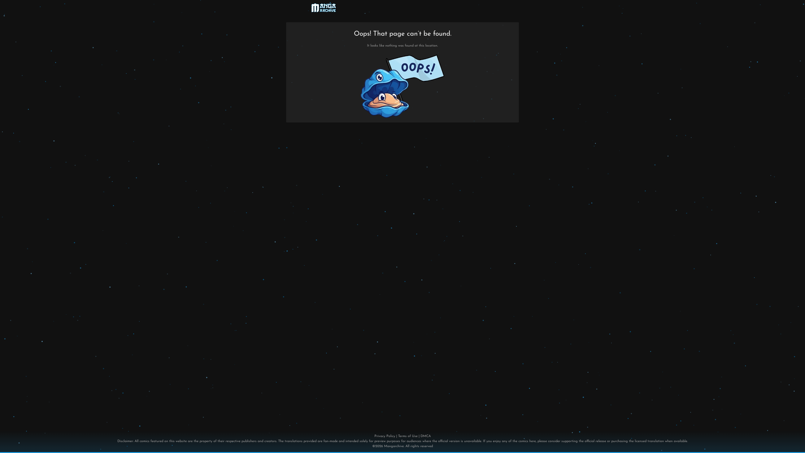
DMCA (426, 436)
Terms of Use (408, 436)
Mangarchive (394, 446)
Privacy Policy (384, 436)
